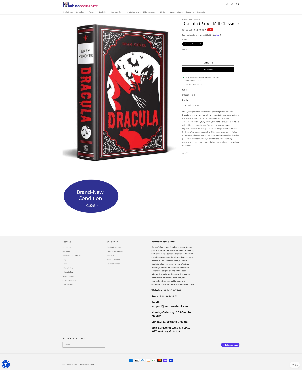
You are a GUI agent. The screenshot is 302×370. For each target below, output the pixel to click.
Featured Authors (114, 264)
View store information (193, 84)
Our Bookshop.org (114, 247)
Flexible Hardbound (193, 44)
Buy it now (208, 69)
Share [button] (187, 153)
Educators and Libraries (72, 255)
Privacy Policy (68, 272)
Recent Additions (113, 259)
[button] (80, 12)
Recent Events (68, 284)
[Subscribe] (102, 345)
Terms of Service (69, 276)
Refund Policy (68, 268)
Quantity (185, 49)
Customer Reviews (70, 280)
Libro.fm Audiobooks (115, 251)
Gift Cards (111, 255)
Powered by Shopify (88, 364)
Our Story (66, 251)
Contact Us (67, 247)
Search (65, 264)
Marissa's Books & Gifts (74, 364)
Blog (64, 259)
